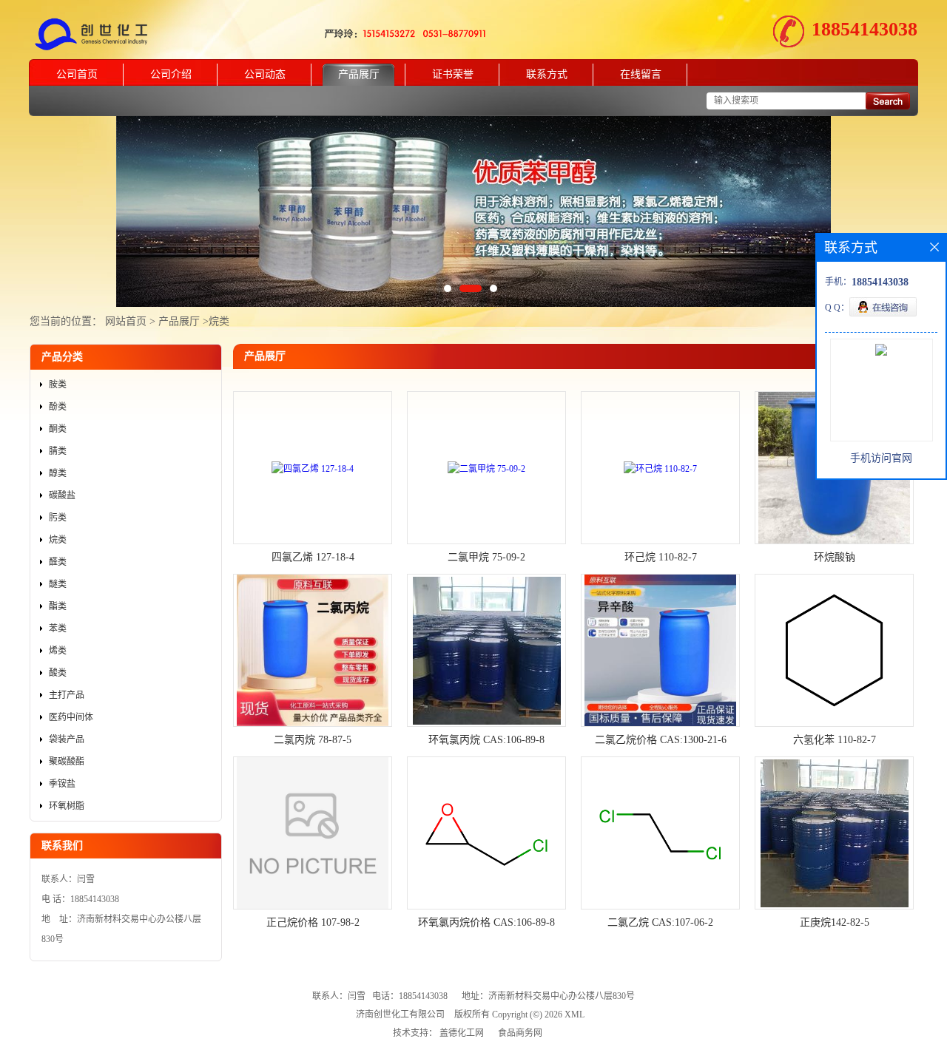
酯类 (58, 606)
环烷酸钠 (834, 557)
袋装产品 (66, 739)
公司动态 (265, 74)
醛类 (58, 562)
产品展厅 (359, 74)
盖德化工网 (461, 1033)
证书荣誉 (453, 74)
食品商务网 (520, 1033)
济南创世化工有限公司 (400, 1014)
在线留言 (640, 74)
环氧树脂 (66, 806)
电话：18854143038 (410, 996)
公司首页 (77, 74)
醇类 (58, 473)
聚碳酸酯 (66, 761)
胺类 (58, 384)
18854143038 (864, 29)
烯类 (58, 651)
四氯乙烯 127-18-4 (313, 557)
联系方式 (546, 74)
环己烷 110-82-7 (660, 557)
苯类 (58, 628)
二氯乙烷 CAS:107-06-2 (660, 922)
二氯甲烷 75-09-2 (486, 557)
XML (574, 1014)
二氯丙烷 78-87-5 (312, 739)
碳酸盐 (62, 495)
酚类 (58, 407)
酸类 (58, 673)
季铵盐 (62, 784)
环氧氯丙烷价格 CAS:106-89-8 (486, 922)
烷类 (219, 321)
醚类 (58, 584)
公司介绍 (171, 74)
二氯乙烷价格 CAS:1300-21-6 (661, 739)
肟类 (58, 517)
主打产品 (66, 695)
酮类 (58, 429)
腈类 (58, 451)
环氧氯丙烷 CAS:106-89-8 (486, 739)
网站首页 (125, 321)
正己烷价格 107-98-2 (313, 922)
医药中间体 (71, 717)
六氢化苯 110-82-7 (834, 739)
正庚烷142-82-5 (834, 922)
